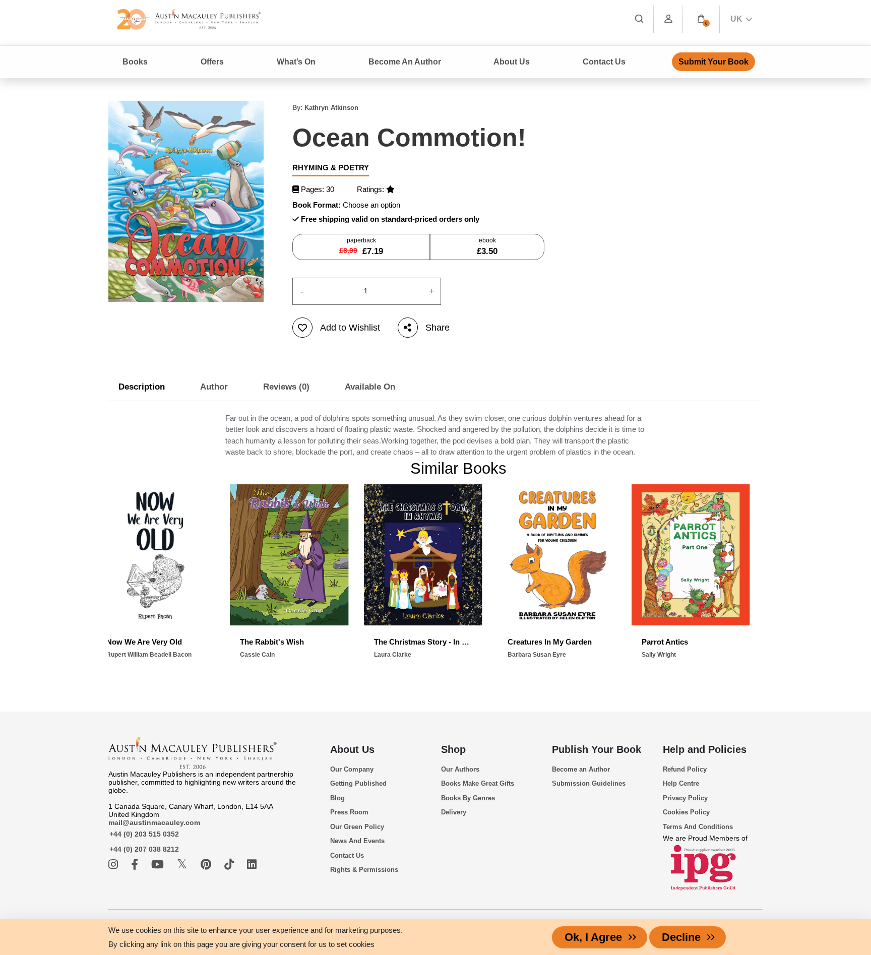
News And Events (357, 841)
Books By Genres (468, 798)
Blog (337, 798)
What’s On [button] (296, 61)
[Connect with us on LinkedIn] (252, 864)
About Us (352, 749)
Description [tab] (141, 387)
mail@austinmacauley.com (154, 822)
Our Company (352, 769)
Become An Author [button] (404, 61)
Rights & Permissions (364, 869)
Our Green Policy (357, 827)
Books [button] (135, 61)
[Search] (639, 19)
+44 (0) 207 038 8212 (144, 849)
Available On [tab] (370, 387)
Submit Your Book (713, 61)
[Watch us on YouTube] (159, 864)
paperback (361, 246)
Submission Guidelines (589, 783)
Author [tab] (214, 387)
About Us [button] (511, 61)
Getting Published (358, 783)
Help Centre (681, 783)
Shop (453, 749)
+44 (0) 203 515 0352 (144, 834)
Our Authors (460, 769)
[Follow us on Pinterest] (207, 864)
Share (437, 328)
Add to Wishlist (350, 328)
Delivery (453, 812)
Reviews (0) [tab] (286, 387)
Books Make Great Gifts (477, 783)
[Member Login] (668, 19)
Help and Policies (704, 749)
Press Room (349, 812)
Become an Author (581, 769)
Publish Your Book (596, 749)
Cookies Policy (686, 812)
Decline (681, 937)
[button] (701, 19)
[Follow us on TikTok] (230, 864)
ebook (487, 246)
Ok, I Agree (593, 937)
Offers (212, 61)
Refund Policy (685, 769)
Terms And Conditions (698, 827)
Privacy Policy (685, 798)
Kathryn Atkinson (331, 107)
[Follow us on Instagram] (114, 864)
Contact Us (604, 61)
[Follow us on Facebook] (136, 864)
